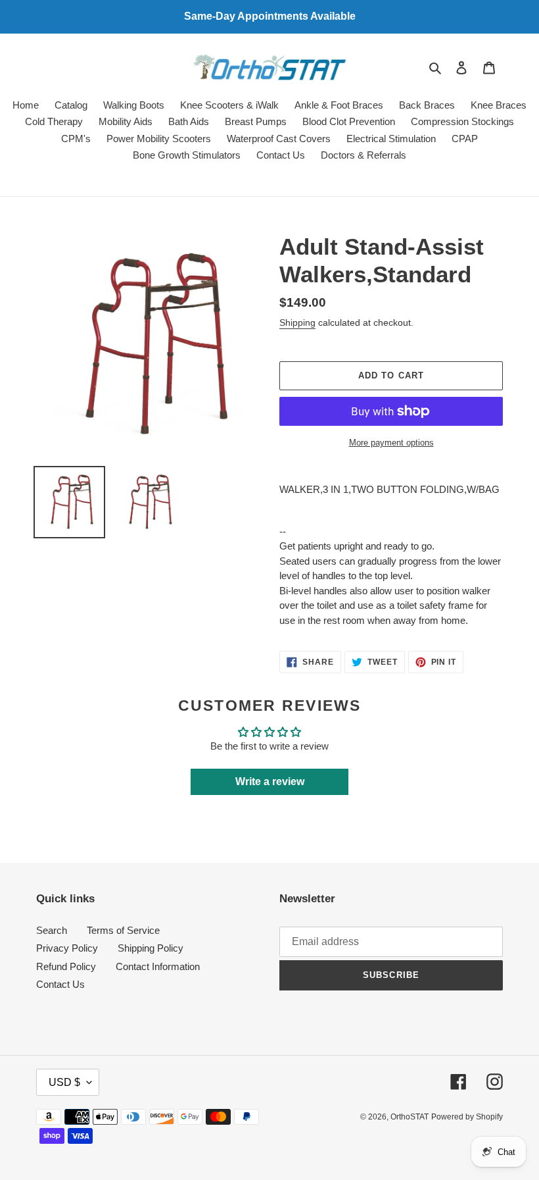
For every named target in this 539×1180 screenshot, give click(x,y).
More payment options (391, 443)
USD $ (64, 1082)
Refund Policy (66, 966)
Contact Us (60, 984)
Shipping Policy (150, 948)
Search (51, 930)
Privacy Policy (67, 948)
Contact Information (158, 966)
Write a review (269, 781)
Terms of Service (123, 930)
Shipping (297, 322)
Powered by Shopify (467, 1116)
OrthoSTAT (409, 1116)
